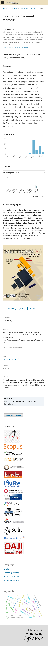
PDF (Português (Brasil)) (15, 308)
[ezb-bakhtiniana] (13, 499)
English (7, 569)
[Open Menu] (2, 2)
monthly (35, 196)
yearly (43, 196)
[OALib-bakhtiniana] (14, 541)
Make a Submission (14, 415)
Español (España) (11, 572)
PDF (33, 308)
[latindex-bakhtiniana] (13, 477)
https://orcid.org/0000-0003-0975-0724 (15, 47)
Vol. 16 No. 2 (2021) (27, 8)
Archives (13, 8)
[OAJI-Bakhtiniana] (14, 554)
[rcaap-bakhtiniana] (14, 522)
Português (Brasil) (11, 580)
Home (5, 8)
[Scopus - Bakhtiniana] (13, 449)
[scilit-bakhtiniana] (13, 534)
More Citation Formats (13, 347)
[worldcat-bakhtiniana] (13, 506)
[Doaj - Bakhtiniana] (13, 461)
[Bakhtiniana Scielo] (12, 442)
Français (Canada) (11, 576)
